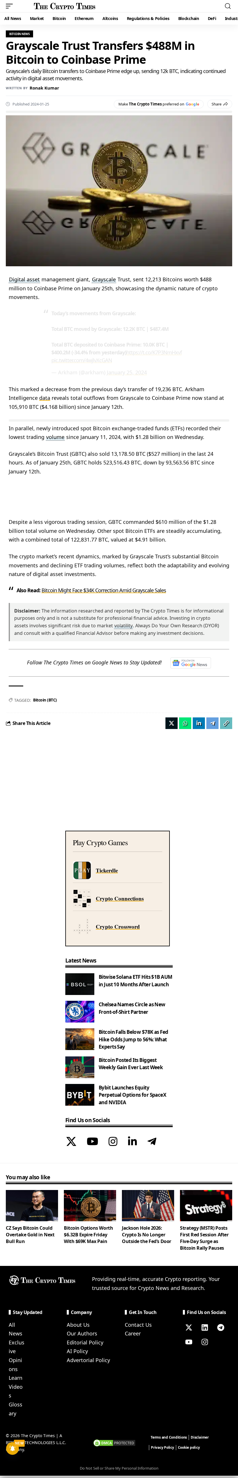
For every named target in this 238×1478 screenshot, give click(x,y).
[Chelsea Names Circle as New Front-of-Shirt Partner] (79, 1012)
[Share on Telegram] (212, 723)
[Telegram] (152, 1142)
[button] (11, 6)
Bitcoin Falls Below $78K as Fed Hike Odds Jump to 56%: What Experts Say (133, 1039)
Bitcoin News (19, 34)
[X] (71, 1142)
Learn (15, 1377)
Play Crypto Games (100, 842)
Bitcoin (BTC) (45, 700)
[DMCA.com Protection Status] (114, 1442)
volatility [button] (123, 625)
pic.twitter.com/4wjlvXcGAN (81, 360)
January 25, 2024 (127, 372)
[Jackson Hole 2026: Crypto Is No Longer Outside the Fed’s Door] (148, 1205)
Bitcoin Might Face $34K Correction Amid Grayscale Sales (104, 590)
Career (133, 1333)
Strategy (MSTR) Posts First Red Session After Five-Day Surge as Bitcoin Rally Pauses (204, 1238)
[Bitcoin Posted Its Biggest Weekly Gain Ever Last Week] (79, 1067)
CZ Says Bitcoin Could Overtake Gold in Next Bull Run (30, 1234)
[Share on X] (171, 723)
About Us (78, 1324)
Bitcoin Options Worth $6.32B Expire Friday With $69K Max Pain (88, 1234)
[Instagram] (113, 1142)
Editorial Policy (85, 1342)
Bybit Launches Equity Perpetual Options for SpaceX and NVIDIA (132, 1095)
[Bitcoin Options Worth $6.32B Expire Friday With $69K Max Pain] (90, 1205)
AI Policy (77, 1351)
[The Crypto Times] (65, 6)
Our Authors (82, 1333)
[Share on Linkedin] (199, 723)
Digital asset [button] (24, 279)
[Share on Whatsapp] (185, 723)
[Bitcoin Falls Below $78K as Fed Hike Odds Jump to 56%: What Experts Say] (79, 1039)
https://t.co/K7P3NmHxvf (154, 352)
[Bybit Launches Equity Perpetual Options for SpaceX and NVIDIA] (79, 1095)
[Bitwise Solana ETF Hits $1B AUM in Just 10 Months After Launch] (79, 984)
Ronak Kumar (44, 88)
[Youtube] (188, 1342)
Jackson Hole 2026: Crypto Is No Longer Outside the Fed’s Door (146, 1234)
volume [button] (55, 436)
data (44, 397)
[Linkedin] (204, 1327)
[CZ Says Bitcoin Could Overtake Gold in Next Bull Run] (32, 1205)
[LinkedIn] (132, 1142)
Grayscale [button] (104, 279)
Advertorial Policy (88, 1360)
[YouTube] (92, 1142)
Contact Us (138, 1324)
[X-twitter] (188, 1327)
